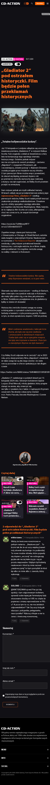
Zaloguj (39, 3)
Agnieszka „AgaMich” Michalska (25, 465)
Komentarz (8, 634)
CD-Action (7, 59)
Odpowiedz (25, 578)
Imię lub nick (9, 668)
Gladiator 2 (7, 64)
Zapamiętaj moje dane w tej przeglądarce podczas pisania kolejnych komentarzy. (25, 695)
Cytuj (14, 578)
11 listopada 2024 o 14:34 (34, 538)
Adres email (9, 681)
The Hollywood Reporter (24, 241)
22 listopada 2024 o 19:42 (31, 586)
